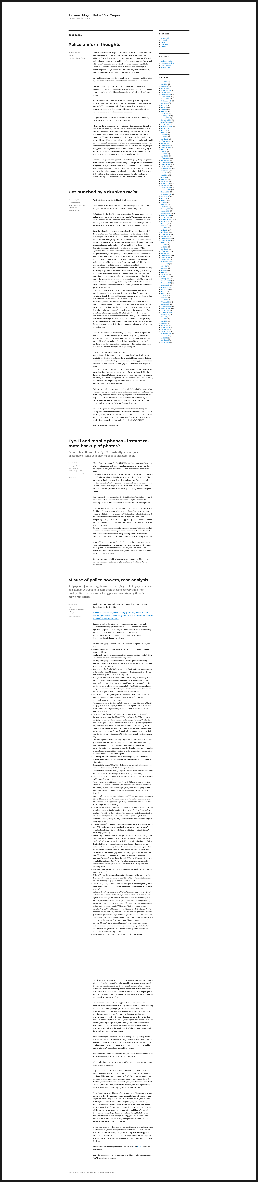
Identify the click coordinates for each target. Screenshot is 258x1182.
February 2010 (165, 327)
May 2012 (164, 270)
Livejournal (164, 44)
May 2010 (164, 321)
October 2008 (165, 332)
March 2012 (164, 274)
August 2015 (165, 196)
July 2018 (164, 131)
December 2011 (166, 281)
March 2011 (164, 300)
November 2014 (166, 215)
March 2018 (164, 139)
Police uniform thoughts (94, 44)
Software (78, 466)
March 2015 (164, 207)
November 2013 (166, 241)
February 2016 (165, 183)
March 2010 (164, 325)
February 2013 (165, 251)
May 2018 (164, 135)
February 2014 (165, 234)
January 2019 (165, 118)
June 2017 (164, 150)
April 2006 (164, 338)
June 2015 (164, 200)
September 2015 (166, 194)
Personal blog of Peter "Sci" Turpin (94, 15)
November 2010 (166, 308)
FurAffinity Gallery (167, 65)
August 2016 (165, 171)
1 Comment (72, 478)
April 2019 (164, 111)
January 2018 (165, 143)
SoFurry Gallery (166, 67)
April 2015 (164, 205)
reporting (80, 473)
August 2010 (165, 315)
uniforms (82, 58)
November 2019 (166, 97)
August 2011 (165, 289)
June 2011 (164, 293)
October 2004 (165, 342)
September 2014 (166, 219)
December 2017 (166, 145)
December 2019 (166, 95)
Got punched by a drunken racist (103, 191)
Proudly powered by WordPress (103, 1172)
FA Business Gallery (167, 63)
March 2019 (164, 114)
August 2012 (165, 264)
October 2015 (165, 192)
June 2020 (164, 82)
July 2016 (164, 173)
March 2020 (165, 88)
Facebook (164, 40)
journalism (72, 609)
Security (71, 466)
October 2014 (165, 217)
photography (73, 470)
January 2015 (165, 211)
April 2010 (164, 323)
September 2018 (166, 126)
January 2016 (165, 186)
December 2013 (166, 238)
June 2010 (164, 319)
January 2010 (165, 329)
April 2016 (164, 179)
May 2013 (164, 245)
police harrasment (79, 612)
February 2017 (165, 158)
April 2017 (164, 154)
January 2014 (165, 236)
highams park (78, 205)
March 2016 (164, 181)
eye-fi (70, 468)
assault (71, 205)
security (71, 475)
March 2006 (165, 340)
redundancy (72, 473)
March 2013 (164, 249)
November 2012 (166, 257)
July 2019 (164, 105)
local (84, 205)
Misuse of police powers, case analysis (108, 579)
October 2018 (165, 124)
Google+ (163, 42)
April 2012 (164, 272)
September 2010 (166, 312)
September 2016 (166, 169)
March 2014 (164, 232)
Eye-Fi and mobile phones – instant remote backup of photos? (109, 443)
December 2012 (166, 255)
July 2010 (164, 317)
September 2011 (166, 287)
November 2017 (166, 147)
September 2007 (166, 334)
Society (71, 55)
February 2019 (165, 116)
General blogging (74, 202)
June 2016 (164, 175)
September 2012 (166, 262)
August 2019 (165, 103)
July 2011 (163, 291)
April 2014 (164, 230)
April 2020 (164, 86)
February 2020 (166, 90)
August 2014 (165, 221)
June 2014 (164, 226)
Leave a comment (75, 61)
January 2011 (165, 304)
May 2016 (164, 177)
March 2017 (164, 156)
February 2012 (165, 277)
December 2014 (166, 213)
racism (75, 207)
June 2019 (164, 107)
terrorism (72, 614)
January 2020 (165, 92)
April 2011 (164, 298)
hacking (75, 468)
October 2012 (165, 260)
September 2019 (166, 101)
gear (70, 58)
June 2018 (164, 133)
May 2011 (164, 296)
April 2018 (164, 137)
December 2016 (166, 162)
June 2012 (164, 268)
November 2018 (166, 122)
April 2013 (164, 247)
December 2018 (166, 120)
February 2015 (165, 209)
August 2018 (165, 128)
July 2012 (164, 266)
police (76, 58)
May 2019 (164, 109)
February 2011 (165, 302)
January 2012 (165, 279)
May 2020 (164, 84)
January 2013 (165, 253)
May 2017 (164, 152)
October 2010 (165, 310)
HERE (139, 1147)
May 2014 (164, 228)
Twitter (163, 46)
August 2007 (165, 336)
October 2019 (165, 99)
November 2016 (166, 164)
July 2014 (164, 224)
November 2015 (166, 190)
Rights (71, 607)
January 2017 (165, 160)
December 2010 (166, 306)
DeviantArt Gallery (167, 61)
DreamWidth (165, 38)
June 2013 (164, 243)
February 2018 (165, 141)
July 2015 (164, 198)
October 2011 (165, 285)
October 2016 (165, 166)
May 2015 (164, 202)
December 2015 (166, 188)
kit (73, 58)
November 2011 (166, 283)
